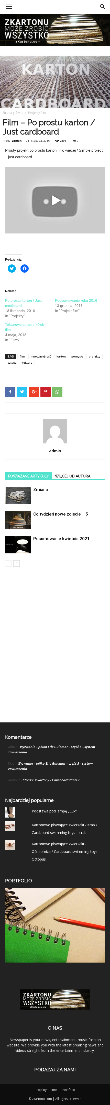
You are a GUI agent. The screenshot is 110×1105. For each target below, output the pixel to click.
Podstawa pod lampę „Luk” (54, 811)
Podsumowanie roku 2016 (76, 300)
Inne (54, 1090)
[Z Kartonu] (55, 30)
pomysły (77, 356)
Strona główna (13, 112)
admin (17, 140)
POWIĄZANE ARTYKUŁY (28, 476)
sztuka (12, 362)
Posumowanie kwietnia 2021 (61, 538)
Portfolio (68, 1090)
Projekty (41, 1090)
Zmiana (40, 489)
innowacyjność (41, 356)
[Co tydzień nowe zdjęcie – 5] (18, 520)
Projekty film (37, 112)
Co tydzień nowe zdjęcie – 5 (60, 514)
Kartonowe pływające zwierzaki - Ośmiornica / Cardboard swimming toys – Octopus (66, 851)
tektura (27, 362)
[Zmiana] (18, 495)
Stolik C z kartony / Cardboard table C (51, 780)
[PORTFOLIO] (55, 961)
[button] (103, 7)
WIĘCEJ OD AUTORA (72, 476)
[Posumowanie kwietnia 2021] (18, 544)
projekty (94, 356)
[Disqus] (55, 644)
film (22, 356)
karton (61, 356)
